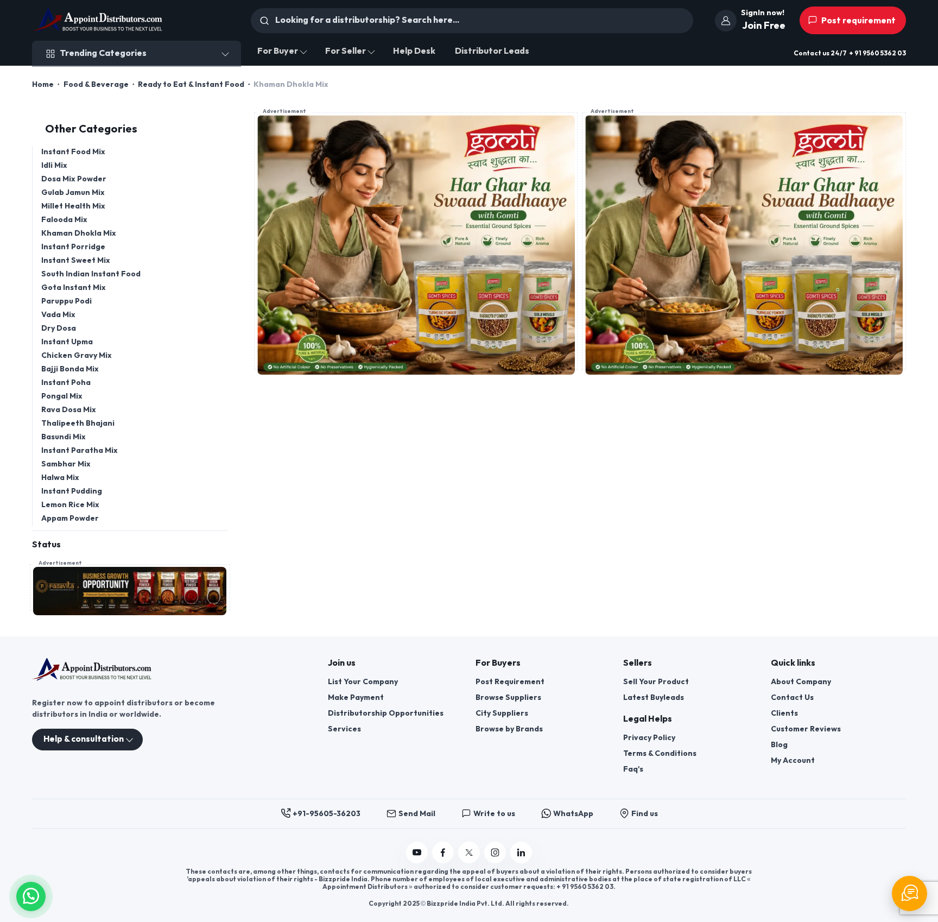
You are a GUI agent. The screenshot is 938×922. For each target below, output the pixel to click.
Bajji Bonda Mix (70, 369)
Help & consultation (83, 739)
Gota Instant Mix (73, 287)
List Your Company (363, 682)
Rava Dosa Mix (68, 410)
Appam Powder (70, 518)
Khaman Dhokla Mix (78, 233)
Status (46, 545)
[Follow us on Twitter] (469, 852)
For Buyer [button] (277, 51)
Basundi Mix (63, 437)
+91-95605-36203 (326, 814)
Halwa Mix (60, 477)
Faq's (633, 769)
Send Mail (416, 814)
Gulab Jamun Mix (73, 192)
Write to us (494, 814)
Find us (644, 814)
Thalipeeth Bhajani (78, 423)
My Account (793, 760)
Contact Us (792, 697)
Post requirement (858, 21)
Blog (779, 745)
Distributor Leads (492, 51)
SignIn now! (762, 13)
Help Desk (414, 51)
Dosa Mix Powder (73, 179)
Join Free (763, 26)
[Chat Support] (909, 893)
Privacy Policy (649, 738)
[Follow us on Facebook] (443, 852)
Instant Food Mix (73, 152)
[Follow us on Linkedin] (521, 852)
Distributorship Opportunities (385, 713)
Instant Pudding (71, 491)
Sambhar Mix (66, 464)
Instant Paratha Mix (79, 450)
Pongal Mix (62, 396)
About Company (801, 682)
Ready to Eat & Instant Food (191, 84)
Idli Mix (54, 165)
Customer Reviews (806, 729)
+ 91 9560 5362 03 (877, 53)
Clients (784, 713)
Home (43, 84)
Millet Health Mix (73, 206)
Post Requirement (510, 682)
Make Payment (356, 697)
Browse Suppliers (508, 697)
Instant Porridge (73, 247)
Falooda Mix (64, 220)
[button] (31, 895)
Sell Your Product (656, 682)
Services (344, 729)
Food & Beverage (96, 84)
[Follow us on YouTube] (417, 852)
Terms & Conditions (659, 753)
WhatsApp (573, 814)
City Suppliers (502, 713)
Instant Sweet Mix (75, 260)
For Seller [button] (345, 51)
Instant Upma (67, 342)
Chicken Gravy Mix (76, 355)
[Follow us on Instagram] (495, 852)
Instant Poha (66, 382)
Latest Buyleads (653, 697)
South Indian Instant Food (91, 274)
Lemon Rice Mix (70, 505)
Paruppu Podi (66, 301)
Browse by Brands (509, 729)
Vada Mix (58, 315)
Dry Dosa (58, 328)
